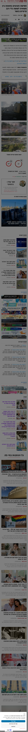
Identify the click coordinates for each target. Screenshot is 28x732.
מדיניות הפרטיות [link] (22, 728)
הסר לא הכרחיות (13, 724)
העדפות (13, 726)
